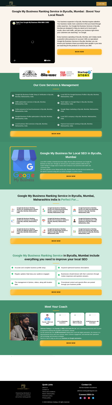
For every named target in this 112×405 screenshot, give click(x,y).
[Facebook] (80, 398)
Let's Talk (101, 4)
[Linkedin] (93, 398)
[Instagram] (85, 398)
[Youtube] (89, 398)
